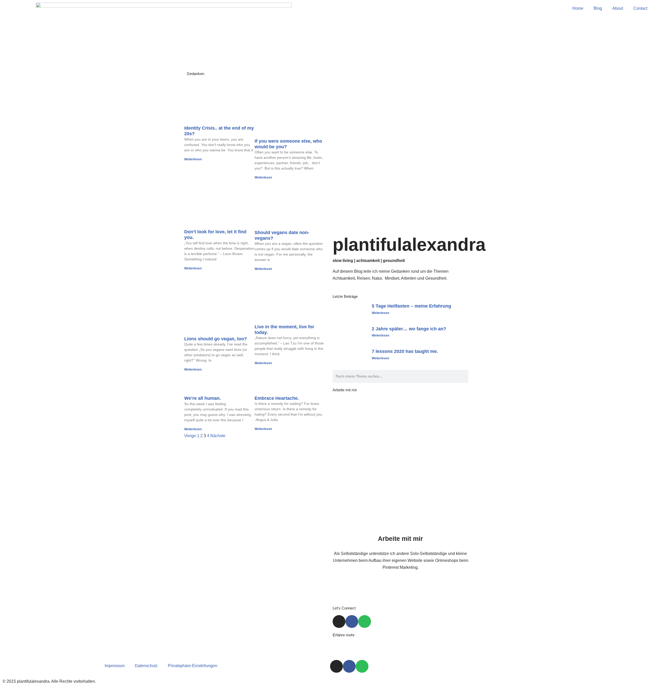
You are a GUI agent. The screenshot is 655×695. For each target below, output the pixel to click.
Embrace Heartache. (277, 398)
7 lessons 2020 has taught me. (405, 351)
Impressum (115, 666)
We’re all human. (202, 398)
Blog (598, 8)
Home (577, 8)
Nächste (217, 436)
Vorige (190, 436)
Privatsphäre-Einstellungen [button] (192, 666)
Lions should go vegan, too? (215, 338)
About (617, 8)
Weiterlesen (193, 159)
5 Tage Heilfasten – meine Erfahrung (411, 306)
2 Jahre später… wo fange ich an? (409, 328)
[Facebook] (351, 621)
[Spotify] (364, 621)
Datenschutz (146, 666)
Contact (640, 8)
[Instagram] (339, 621)
